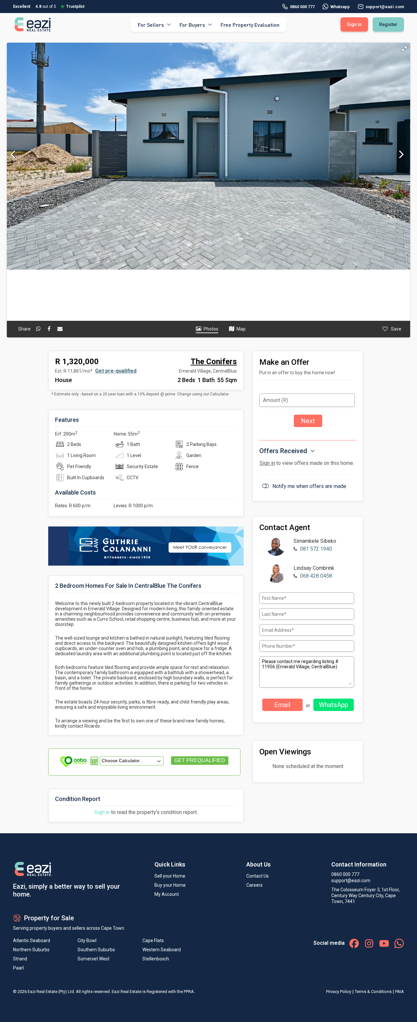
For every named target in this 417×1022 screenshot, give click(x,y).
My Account (166, 894)
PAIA (399, 991)
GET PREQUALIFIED (199, 760)
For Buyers (192, 24)
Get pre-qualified (116, 371)
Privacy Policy (338, 991)
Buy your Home (170, 885)
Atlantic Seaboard (31, 940)
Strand (20, 958)
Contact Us (257, 876)
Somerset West (93, 958)
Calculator (219, 394)
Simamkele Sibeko (315, 541)
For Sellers (151, 24)
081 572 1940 (316, 549)
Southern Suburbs (96, 949)
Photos (211, 329)
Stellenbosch (155, 958)
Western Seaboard (161, 949)
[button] (404, 48)
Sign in (102, 812)
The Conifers (214, 361)
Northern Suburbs (31, 949)
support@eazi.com (350, 880)
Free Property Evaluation (250, 24)
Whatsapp (340, 6)
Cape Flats (153, 940)
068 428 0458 (316, 576)
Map (241, 329)
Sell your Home (169, 876)
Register (388, 24)
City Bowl (87, 940)
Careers (254, 885)
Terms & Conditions (373, 991)
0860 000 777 (302, 6)
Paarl (18, 967)
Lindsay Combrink (314, 568)
